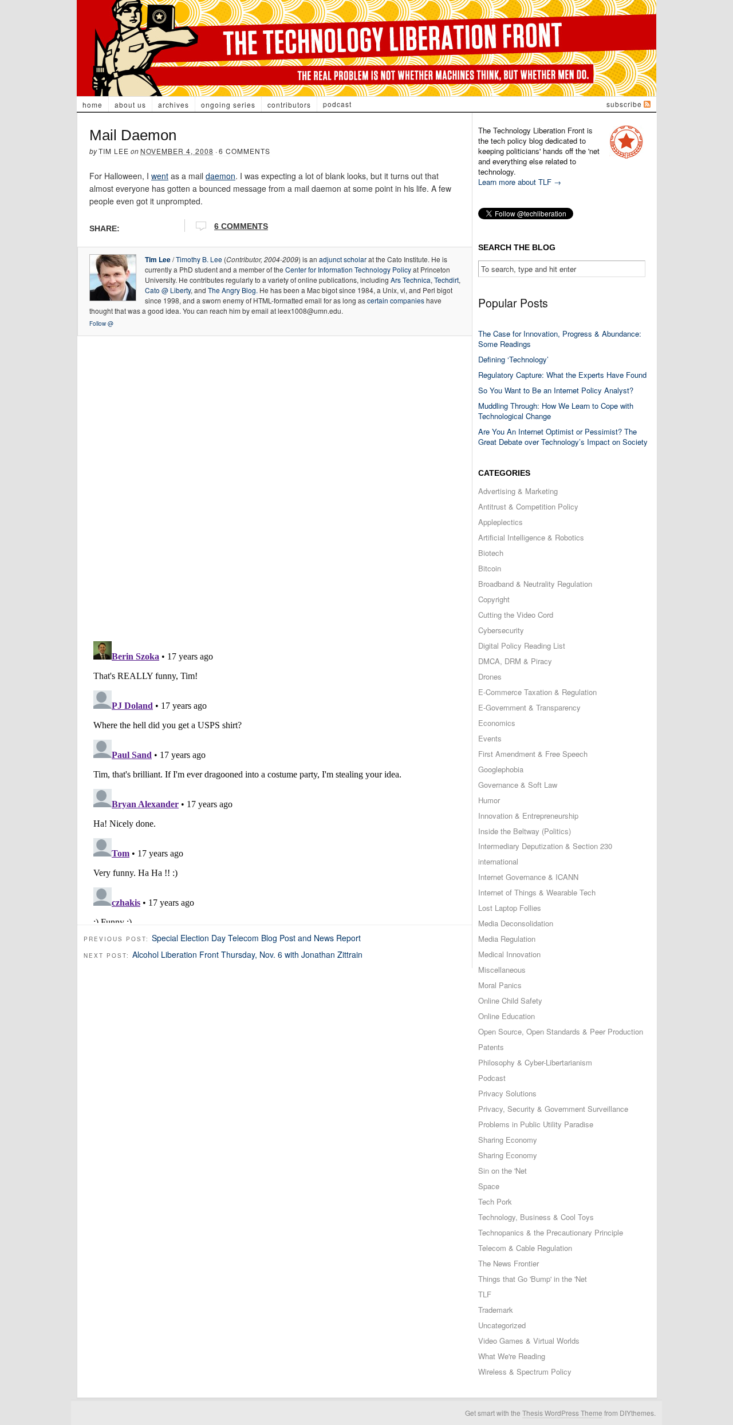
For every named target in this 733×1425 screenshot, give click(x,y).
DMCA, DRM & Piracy (515, 661)
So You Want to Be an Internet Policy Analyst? (555, 390)
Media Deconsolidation (515, 923)
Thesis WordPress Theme (562, 1413)
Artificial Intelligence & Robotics (531, 537)
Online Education (506, 1015)
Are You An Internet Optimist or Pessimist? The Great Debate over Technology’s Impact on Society (563, 436)
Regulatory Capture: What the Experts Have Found (562, 374)
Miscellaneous (502, 969)
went (159, 175)
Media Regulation (506, 938)
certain (377, 300)
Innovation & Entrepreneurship (528, 815)
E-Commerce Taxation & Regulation (537, 691)
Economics (496, 722)
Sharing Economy (507, 1139)
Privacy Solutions (507, 1093)
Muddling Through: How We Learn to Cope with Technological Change (555, 410)
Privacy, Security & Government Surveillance (553, 1108)
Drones (490, 676)
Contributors (289, 104)
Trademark (495, 1309)
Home (92, 104)
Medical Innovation (509, 954)
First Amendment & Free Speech (533, 753)
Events (490, 738)
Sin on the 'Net (502, 1170)
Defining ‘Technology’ (513, 359)
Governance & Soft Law (517, 784)
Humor (489, 800)
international (498, 861)
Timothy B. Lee (199, 259)
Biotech (490, 552)
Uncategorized (502, 1325)
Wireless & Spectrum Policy (525, 1371)
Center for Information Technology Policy (348, 269)
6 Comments (244, 151)
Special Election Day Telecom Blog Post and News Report (256, 938)
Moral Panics (500, 985)
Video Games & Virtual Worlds (529, 1340)
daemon (220, 175)
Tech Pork (495, 1201)
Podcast (337, 104)
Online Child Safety (510, 1000)
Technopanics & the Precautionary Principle (550, 1232)
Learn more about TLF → (519, 181)
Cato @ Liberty (168, 290)
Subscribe (624, 104)
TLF (484, 1294)
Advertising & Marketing (518, 490)
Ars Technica (411, 280)
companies (407, 300)
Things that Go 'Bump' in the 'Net (532, 1278)
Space (488, 1186)
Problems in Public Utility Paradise (535, 1124)
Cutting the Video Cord (515, 614)
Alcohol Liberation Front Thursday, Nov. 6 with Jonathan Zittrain (247, 954)
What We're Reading (511, 1356)
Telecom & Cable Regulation (525, 1247)
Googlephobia (500, 769)
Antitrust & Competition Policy (528, 506)
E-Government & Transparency (529, 707)
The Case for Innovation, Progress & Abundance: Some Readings (559, 338)
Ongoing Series (228, 104)
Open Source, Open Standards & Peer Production (560, 1031)
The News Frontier (508, 1263)
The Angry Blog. (233, 290)
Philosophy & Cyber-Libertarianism (535, 1062)
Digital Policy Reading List (521, 645)
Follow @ (101, 323)
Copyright (494, 599)
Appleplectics (500, 521)
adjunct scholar (342, 259)
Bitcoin (489, 568)
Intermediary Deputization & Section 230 (545, 845)
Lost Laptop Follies (509, 907)
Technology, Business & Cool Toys (536, 1216)
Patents (491, 1046)
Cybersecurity (501, 630)
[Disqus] (274, 485)
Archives (173, 104)
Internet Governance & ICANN (528, 876)
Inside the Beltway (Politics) (524, 831)
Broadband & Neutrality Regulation (535, 583)
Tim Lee (113, 151)
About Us (130, 104)
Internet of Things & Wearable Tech (537, 892)
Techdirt (446, 280)
